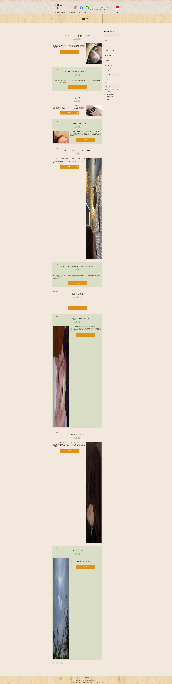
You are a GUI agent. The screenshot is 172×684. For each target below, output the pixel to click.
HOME (54, 12)
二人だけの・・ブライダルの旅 (111, 89)
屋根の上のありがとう (109, 94)
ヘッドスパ (77, 97)
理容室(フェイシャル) (75, 12)
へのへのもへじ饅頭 (108, 96)
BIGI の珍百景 (77, 550)
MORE (69, 52)
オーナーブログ (113, 12)
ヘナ (105, 45)
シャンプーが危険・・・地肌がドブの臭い (77, 266)
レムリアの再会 (107, 91)
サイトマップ (107, 70)
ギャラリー (106, 79)
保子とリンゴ (107, 58)
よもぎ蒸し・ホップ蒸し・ (77, 434)
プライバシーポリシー (109, 68)
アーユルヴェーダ (92, 12)
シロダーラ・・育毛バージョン (77, 35)
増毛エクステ (106, 12)
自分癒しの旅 (78, 294)
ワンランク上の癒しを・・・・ (77, 71)
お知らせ (106, 77)
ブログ (105, 82)
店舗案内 (58, 12)
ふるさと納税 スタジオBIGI (77, 318)
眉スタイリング (100, 12)
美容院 (63, 12)
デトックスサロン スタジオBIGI (77, 150)
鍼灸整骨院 (68, 12)
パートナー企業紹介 (108, 65)
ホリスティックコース (77, 123)
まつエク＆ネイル (84, 12)
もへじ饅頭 (106, 99)
